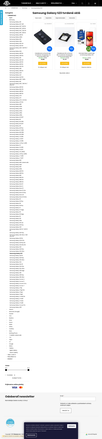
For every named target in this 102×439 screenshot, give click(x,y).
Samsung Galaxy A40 (16, 73)
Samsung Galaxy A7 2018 (17, 130)
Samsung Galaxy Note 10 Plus (18, 192)
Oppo (10, 339)
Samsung (12, 20)
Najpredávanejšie (60, 18)
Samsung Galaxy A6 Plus (16, 128)
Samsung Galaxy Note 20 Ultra (18, 197)
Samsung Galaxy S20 (15, 227)
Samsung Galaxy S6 (15, 212)
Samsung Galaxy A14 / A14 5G (18, 30)
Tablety (11, 348)
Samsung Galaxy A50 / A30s (17, 79)
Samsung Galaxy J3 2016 (16, 136)
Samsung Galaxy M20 (16, 164)
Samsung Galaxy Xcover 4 (17, 279)
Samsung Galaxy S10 (15, 218)
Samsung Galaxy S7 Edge (17, 210)
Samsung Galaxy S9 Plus (16, 201)
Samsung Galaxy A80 (16, 104)
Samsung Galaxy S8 (15, 203)
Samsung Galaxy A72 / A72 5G (18, 100)
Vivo (10, 316)
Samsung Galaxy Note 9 (16, 186)
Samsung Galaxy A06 (16, 307)
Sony (10, 320)
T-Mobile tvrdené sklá (15, 335)
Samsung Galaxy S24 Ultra (17, 268)
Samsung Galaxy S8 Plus (16, 205)
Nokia (10, 324)
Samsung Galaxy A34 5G (16, 66)
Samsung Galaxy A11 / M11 (17, 24)
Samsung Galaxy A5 (15, 119)
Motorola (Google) (14, 311)
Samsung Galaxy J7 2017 (16, 158)
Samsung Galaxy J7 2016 (16, 156)
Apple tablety (13, 350)
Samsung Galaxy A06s (16, 115)
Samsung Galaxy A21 (15, 39)
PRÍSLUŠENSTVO (12, 357)
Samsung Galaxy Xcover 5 (17, 281)
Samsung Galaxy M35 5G (16, 173)
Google (11, 344)
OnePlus (11, 329)
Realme (11, 318)
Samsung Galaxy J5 (15, 145)
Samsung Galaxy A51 (15, 81)
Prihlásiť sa (65, 410)
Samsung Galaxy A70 (16, 95)
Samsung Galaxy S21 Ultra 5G (18, 245)
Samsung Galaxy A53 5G (16, 87)
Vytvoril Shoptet (92, 434)
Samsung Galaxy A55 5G (16, 91)
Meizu (10, 346)
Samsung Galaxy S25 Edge (17, 270)
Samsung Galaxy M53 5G (16, 179)
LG (10, 342)
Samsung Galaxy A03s (16, 108)
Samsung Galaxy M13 (15, 160)
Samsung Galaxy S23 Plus (17, 258)
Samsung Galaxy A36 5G (16, 71)
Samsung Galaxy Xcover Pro (17, 305)
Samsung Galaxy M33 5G (16, 171)
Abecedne (72, 18)
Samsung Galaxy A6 (15, 126)
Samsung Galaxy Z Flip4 (16, 292)
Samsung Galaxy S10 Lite (16, 223)
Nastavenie (31, 435)
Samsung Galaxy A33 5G (16, 64)
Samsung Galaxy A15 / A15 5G (18, 33)
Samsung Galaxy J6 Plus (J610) (18, 154)
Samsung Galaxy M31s (16, 169)
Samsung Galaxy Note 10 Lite (18, 190)
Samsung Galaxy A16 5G (16, 35)
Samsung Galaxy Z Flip (16, 288)
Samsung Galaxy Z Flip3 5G (17, 290)
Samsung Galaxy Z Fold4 (16, 301)
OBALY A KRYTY (12, 354)
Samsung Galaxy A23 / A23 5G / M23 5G (18, 48)
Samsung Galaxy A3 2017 (16, 117)
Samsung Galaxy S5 (15, 216)
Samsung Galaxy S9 (15, 199)
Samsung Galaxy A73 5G (16, 102)
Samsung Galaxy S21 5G (16, 238)
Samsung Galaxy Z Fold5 (16, 303)
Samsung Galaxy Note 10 (16, 188)
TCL (10, 337)
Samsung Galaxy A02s (16, 106)
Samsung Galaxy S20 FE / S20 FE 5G (18, 229)
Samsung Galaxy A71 (15, 98)
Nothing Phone (13, 333)
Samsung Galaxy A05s (16, 113)
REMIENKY (10, 359)
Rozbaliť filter (16, 378)
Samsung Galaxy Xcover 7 (17, 286)
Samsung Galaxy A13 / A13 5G (18, 28)
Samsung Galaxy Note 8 (16, 184)
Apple (10, 17)
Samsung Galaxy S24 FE (16, 264)
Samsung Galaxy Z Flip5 (16, 294)
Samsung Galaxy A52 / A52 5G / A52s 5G (18, 84)
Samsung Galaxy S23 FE (16, 255)
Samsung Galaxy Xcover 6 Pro (18, 283)
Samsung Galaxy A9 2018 (17, 134)
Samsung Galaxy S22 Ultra (17, 251)
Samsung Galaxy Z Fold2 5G (17, 296)
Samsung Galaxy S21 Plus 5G (17, 242)
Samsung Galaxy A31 (15, 58)
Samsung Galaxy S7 (15, 207)
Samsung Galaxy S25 (15, 273)
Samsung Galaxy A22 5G (16, 45)
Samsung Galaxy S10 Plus (17, 225)
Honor (10, 322)
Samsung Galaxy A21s (16, 41)
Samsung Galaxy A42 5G (16, 77)
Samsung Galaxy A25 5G (16, 53)
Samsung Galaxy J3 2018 (16, 141)
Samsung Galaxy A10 (15, 22)
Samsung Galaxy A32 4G (16, 60)
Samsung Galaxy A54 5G (16, 89)
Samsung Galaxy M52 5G (16, 177)
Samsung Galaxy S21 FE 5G (17, 240)
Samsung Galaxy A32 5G (16, 62)
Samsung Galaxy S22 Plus (17, 249)
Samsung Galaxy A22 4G (16, 43)
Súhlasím (71, 426)
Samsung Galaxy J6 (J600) (17, 151)
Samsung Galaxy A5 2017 (16, 123)
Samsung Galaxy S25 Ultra (17, 277)
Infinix (10, 326)
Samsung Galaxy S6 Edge (17, 214)
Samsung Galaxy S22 (15, 247)
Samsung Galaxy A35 (15, 68)
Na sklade (11, 375)
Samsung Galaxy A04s (16, 111)
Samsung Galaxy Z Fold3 (16, 298)
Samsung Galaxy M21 (15, 167)
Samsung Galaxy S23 (16, 253)
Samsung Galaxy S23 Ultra (17, 260)
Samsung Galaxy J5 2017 (16, 149)
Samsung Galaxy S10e (16, 220)
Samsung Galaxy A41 (15, 75)
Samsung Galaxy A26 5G (16, 55)
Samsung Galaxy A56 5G (16, 93)
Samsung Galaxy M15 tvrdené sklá (19, 162)
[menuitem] (27, 3)
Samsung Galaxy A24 (16, 51)
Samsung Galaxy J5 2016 (16, 147)
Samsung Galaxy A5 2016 (16, 121)
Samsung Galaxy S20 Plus (17, 232)
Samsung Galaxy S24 (15, 262)
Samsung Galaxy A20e (16, 37)
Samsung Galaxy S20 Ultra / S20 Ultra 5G (18, 235)
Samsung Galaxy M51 (15, 175)
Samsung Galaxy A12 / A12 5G (18, 26)
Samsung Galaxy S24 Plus (17, 266)
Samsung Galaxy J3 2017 (16, 139)
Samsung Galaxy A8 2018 (17, 132)
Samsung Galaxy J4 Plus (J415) (18, 143)
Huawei (11, 313)
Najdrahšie (48, 18)
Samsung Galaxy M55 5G (16, 182)
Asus (10, 331)
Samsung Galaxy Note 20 (17, 195)
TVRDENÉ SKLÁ (12, 15)
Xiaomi (11, 309)
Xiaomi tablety (14, 352)
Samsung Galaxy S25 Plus (17, 275)
